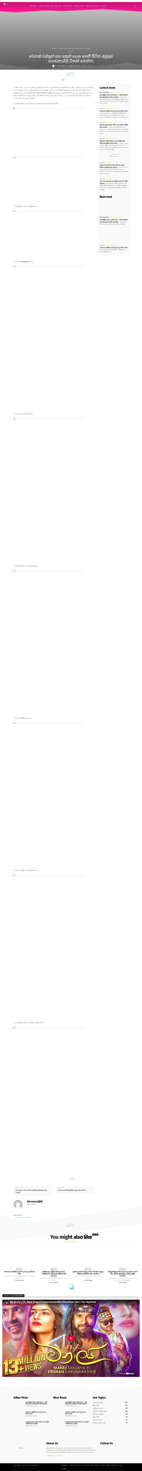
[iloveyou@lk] (53, 66)
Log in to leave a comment (22, 1217)
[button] (135, 6)
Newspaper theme (26, 1465)
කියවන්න (54, 48)
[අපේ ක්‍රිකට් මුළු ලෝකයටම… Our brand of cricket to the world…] (114, 207)
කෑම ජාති (102, 122)
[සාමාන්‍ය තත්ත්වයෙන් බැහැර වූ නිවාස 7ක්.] (114, 235)
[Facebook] (122, 6)
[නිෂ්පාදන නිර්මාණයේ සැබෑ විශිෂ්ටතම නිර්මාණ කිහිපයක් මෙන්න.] (53, 1258)
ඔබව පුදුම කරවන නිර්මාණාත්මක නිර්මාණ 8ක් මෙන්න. (31, 1191)
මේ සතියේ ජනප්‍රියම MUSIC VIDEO (13, 1295)
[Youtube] (131, 6)
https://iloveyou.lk (32, 1204)
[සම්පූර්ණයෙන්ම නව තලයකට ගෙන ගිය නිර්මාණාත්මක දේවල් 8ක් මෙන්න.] (122, 1258)
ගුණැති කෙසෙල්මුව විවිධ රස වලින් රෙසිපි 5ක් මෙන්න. (37, 1423)
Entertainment (104, 92)
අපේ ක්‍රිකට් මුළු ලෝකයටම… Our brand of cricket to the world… (37, 1403)
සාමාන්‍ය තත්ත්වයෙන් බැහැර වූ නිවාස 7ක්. (114, 111)
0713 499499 (58, 1456)
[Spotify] (107, 1449)
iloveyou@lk (61, 65)
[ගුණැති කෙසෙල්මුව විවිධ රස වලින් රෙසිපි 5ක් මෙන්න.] (18, 1424)
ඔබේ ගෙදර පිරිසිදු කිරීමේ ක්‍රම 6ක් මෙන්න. (72, 1190)
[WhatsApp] (84, 80)
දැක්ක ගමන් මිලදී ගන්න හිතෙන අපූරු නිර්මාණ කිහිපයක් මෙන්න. (88, 1272)
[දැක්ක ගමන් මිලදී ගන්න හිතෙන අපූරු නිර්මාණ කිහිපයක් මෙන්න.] (88, 1258)
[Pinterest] (79, 80)
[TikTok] (128, 6)
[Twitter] (75, 80)
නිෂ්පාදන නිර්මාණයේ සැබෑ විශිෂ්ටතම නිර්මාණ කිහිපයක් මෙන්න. (54, 1273)
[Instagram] (125, 6)
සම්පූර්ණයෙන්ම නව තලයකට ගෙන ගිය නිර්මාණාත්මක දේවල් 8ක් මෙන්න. (122, 1273)
